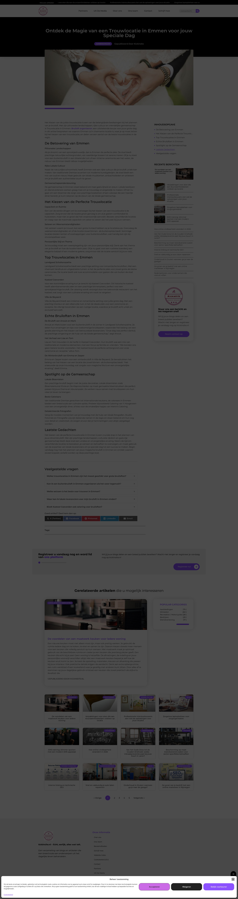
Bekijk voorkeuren (219, 887)
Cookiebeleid (8, 895)
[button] (233, 879)
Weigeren (186, 887)
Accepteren (154, 887)
